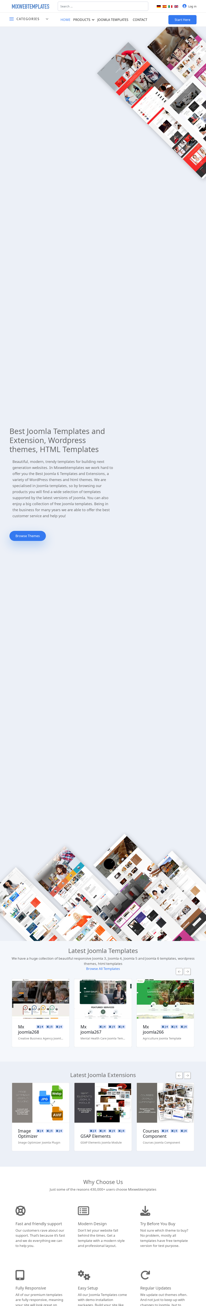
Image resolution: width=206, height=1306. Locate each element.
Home (65, 19)
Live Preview (41, 999)
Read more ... (40, 987)
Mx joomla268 (28, 1029)
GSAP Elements (95, 1136)
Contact (140, 19)
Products (81, 19)
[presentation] (179, 971)
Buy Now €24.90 (40, 1114)
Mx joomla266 (153, 1029)
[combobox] (103, 6)
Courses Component (155, 1133)
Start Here (182, 19)
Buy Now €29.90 (40, 1010)
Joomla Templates (112, 19)
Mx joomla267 (90, 1029)
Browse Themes (27, 536)
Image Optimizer (28, 1133)
